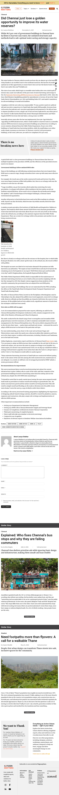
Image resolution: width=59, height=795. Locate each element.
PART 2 (52, 3)
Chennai (4, 14)
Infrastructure (47, 30)
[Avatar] (6, 441)
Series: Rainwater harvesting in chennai (13, 427)
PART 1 (43, 3)
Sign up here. (42, 764)
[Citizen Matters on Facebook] (10, 785)
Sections (33, 8)
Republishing (40, 777)
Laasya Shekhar (8, 30)
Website (3, 494)
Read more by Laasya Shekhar (23, 451)
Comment (4, 465)
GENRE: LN (32, 423)
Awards (22, 775)
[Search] (57, 9)
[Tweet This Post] (56, 83)
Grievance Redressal (40, 783)
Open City (31, 783)
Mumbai (4, 633)
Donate (52, 8)
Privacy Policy (41, 772)
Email (3, 487)
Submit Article (43, 8)
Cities (18, 8)
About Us (22, 772)
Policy (39, 423)
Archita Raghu (8, 547)
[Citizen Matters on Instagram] (5, 785)
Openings (22, 777)
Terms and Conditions (40, 775)
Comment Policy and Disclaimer (40, 780)
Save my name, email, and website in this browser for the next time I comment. (21, 501)
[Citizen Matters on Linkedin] (5, 789)
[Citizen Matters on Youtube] (10, 789)
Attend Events (30, 777)
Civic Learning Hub (32, 780)
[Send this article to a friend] (56, 80)
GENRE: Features (12, 423)
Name (3, 481)
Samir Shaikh (7, 645)
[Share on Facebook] (56, 89)
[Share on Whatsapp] (56, 86)
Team (21, 774)
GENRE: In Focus (23, 423)
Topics (26, 8)
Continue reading (29, 616)
